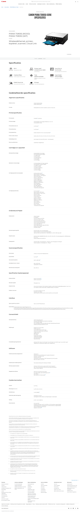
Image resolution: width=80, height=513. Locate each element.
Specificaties (40, 58)
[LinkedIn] (73, 508)
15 (41, 407)
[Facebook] (68, 508)
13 (45, 374)
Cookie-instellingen (4, 505)
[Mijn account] (75, 1)
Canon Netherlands (4, 508)
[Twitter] (75, 508)
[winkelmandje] (78, 1)
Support (44, 58)
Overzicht (35, 58)
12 (49, 372)
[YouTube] (77, 508)
